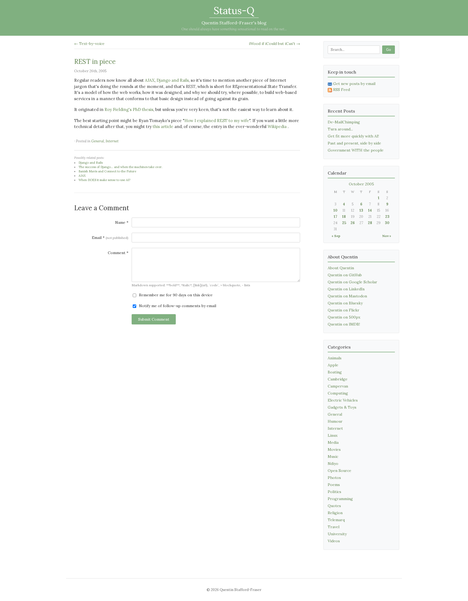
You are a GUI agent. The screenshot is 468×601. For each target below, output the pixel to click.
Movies (334, 449)
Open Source (339, 470)
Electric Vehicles (343, 400)
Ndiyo (333, 463)
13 (361, 210)
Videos (334, 540)
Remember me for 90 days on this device (175, 295)
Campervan (338, 386)
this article (163, 126)
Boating (335, 372)
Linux (332, 435)
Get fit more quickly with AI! (353, 136)
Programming (340, 498)
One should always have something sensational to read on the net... (234, 29)
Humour (335, 421)
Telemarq (336, 519)
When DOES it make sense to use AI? (104, 180)
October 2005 (361, 184)
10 (335, 210)
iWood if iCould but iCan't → (274, 43)
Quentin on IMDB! (344, 324)
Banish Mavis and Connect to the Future (107, 171)
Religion (335, 512)
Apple (333, 365)
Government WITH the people (356, 150)
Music (333, 456)
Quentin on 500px (344, 317)
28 (370, 223)
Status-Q (234, 10)
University (337, 533)
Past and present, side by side (354, 143)
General (97, 141)
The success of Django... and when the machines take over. (120, 167)
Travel (333, 526)
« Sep (336, 236)
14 (370, 210)
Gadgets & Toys (342, 407)
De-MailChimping (344, 122)
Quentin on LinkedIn (346, 289)
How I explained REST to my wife (216, 120)
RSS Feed (341, 89)
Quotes (334, 505)
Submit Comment (153, 319)
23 (387, 216)
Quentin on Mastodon (347, 296)
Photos (334, 477)
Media (333, 442)
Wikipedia (277, 126)
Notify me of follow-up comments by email (177, 305)
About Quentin (341, 267)
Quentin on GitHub (345, 274)
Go (388, 50)
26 (352, 223)
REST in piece (95, 61)
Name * (121, 222)
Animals (335, 358)
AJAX (150, 80)
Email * (110, 237)
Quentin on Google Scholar (352, 282)
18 (344, 216)
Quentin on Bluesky (345, 303)
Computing (338, 393)
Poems (334, 484)
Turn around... (340, 129)
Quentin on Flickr (343, 310)
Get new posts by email (354, 83)
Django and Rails (173, 80)
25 (344, 223)
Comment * (118, 252)
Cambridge (337, 379)
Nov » (386, 236)
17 (335, 216)
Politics (334, 491)
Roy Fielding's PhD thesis (129, 109)
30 (387, 223)
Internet (112, 141)
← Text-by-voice (89, 43)
